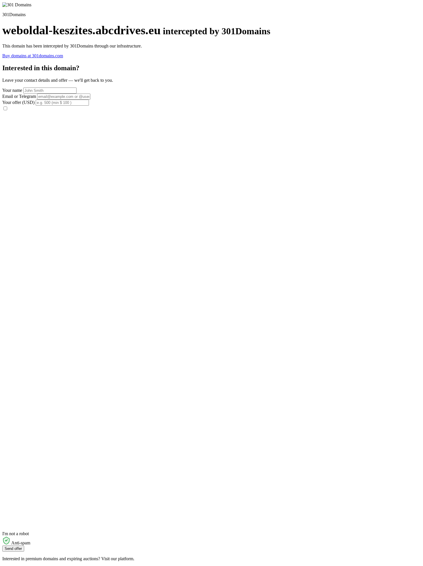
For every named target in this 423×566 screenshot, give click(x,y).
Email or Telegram (19, 96)
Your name (12, 90)
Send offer (13, 548)
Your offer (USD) (18, 102)
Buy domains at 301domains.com (32, 55)
